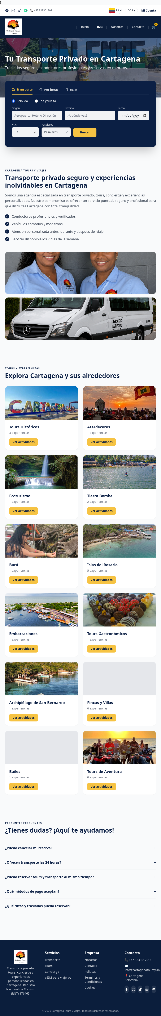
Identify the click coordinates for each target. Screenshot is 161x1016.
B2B (100, 27)
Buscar (85, 132)
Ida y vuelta (48, 101)
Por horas (51, 90)
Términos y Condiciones (93, 979)
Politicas (90, 972)
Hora (15, 124)
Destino (69, 108)
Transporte (24, 89)
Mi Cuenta (148, 10)
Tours (49, 966)
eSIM (73, 90)
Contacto (138, 27)
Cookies (90, 988)
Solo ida (22, 101)
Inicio (85, 27)
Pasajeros (47, 124)
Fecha (121, 108)
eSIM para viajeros (58, 977)
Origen (16, 108)
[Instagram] (13, 10)
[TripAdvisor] (26, 10)
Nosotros (117, 27)
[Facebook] (7, 10)
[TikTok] (19, 10)
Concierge (52, 972)
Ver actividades (24, 442)
